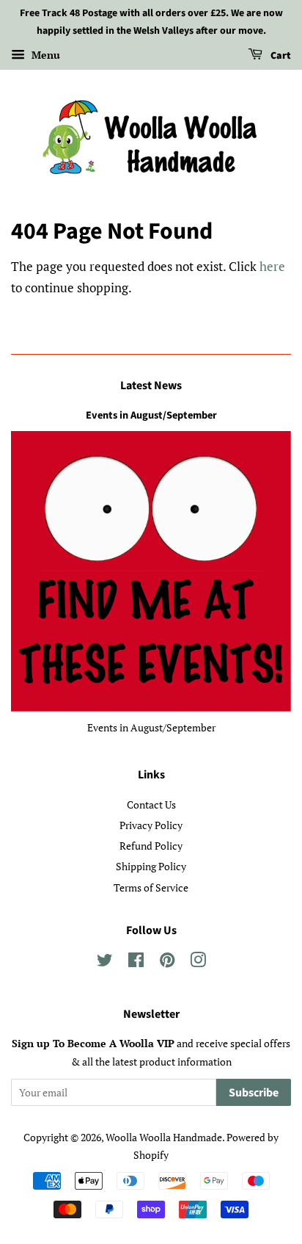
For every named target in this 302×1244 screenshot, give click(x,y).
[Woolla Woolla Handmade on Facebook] (136, 962)
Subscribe (254, 1093)
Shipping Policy (151, 866)
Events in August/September (151, 415)
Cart (279, 55)
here (272, 266)
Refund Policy (151, 846)
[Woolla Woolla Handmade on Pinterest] (167, 962)
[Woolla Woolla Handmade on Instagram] (198, 962)
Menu (44, 55)
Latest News (151, 385)
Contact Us (151, 804)
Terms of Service (151, 887)
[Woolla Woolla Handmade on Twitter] (105, 962)
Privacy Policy (151, 825)
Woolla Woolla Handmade (164, 1137)
